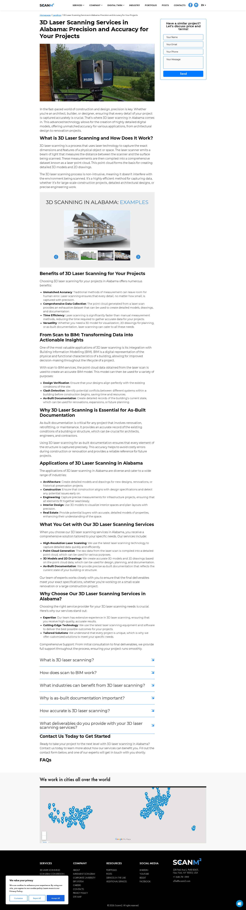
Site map (77, 897)
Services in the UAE (116, 878)
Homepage (45, 15)
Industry (134, 5)
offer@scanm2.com (181, 880)
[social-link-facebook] (190, 5)
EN (202, 5)
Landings (57, 15)
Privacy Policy (16, 891)
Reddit (143, 878)
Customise (18, 898)
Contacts (179, 5)
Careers (77, 885)
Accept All (55, 898)
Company (94, 5)
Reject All (37, 898)
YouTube (144, 874)
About (76, 870)
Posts (165, 5)
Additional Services (116, 881)
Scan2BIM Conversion (52, 874)
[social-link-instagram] (196, 5)
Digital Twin (114, 5)
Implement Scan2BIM (84, 874)
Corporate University (84, 878)
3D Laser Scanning (50, 870)
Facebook (145, 881)
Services (77, 5)
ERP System (78, 881)
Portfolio (151, 5)
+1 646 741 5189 (181, 876)
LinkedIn (144, 870)
